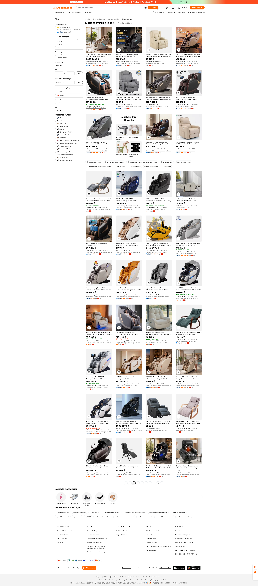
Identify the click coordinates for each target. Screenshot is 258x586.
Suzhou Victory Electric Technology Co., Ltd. (159, 474)
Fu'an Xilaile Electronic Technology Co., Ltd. (99, 252)
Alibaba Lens (61, 568)
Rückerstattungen (151, 542)
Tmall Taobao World (117, 577)
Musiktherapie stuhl (63, 517)
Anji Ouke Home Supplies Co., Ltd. (156, 430)
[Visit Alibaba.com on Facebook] (176, 554)
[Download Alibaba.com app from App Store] (179, 568)
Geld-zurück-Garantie (93, 535)
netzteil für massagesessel (165, 517)
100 (158, 483)
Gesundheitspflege (99, 19)
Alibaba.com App (165, 568)
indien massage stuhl (95, 162)
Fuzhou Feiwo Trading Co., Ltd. (155, 209)
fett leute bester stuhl (184, 162)
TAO (143, 577)
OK (79, 73)
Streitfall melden (151, 538)
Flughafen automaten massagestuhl (135, 512)
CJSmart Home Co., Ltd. (183, 207)
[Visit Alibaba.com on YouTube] (192, 554)
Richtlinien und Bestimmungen (96, 552)
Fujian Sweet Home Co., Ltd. (184, 430)
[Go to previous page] (126, 483)
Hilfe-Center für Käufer (153, 531)
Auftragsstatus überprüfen (183, 538)
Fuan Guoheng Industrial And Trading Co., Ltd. (159, 385)
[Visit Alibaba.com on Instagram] (188, 554)
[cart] (173, 8)
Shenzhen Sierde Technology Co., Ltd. (98, 209)
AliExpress (98, 577)
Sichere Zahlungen (93, 531)
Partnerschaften (180, 546)
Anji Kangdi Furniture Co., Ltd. (155, 63)
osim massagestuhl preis (112, 512)
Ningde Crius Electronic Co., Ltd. (186, 341)
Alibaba (87, 19)
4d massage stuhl (167, 162)
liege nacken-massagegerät (159, 512)
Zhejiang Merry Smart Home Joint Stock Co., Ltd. (129, 106)
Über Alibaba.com (63, 526)
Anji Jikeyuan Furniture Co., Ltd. (185, 151)
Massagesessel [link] (127, 19)
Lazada (127, 577)
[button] (145, 7)
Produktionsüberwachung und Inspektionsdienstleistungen (96, 547)
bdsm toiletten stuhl (63, 512)
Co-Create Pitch (62, 535)
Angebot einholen (121, 535)
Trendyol (148, 577)
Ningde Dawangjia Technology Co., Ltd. (128, 343)
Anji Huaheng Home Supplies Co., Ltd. (187, 474)
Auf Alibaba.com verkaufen (183, 531)
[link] (255, 566)
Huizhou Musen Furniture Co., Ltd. (156, 343)
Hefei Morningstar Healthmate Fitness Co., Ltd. (129, 252)
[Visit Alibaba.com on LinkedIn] (180, 554)
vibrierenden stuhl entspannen (115, 162)
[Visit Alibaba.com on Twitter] (184, 554)
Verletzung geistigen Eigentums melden (158, 546)
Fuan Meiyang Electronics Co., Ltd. (97, 387)
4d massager (95, 512)
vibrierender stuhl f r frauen (104, 517)
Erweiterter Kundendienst (95, 542)
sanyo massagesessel (179, 512)
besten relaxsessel (80, 512)
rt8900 (89, 517)
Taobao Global (135, 577)
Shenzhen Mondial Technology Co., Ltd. (128, 474)
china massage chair (184, 517)
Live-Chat (149, 535)
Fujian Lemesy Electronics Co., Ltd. (127, 385)
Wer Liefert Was (158, 577)
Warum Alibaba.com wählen (66, 531)
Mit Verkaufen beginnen (182, 535)
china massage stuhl (152, 166)
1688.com (107, 577)
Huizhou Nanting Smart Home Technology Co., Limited (99, 343)
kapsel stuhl (167, 166)
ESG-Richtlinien (62, 538)
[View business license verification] (147, 583)
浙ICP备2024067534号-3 (180, 583)
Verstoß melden (151, 550)
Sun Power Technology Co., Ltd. (96, 108)
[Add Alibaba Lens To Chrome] (89, 568)
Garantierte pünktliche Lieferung (97, 538)
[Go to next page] (162, 483)
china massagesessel (146, 517)
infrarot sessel (121, 166)
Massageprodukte (113, 19)
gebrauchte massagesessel (126, 517)
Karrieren (60, 542)
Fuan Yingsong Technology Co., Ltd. (187, 298)
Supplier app (126, 568)
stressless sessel (135, 166)
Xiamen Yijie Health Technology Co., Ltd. (98, 296)
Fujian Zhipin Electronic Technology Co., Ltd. (129, 63)
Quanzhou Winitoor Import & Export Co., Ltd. (159, 106)
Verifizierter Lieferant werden (184, 542)
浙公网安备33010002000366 (161, 583)
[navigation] (69, 251)
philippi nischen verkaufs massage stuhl (100, 166)
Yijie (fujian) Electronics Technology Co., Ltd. (99, 63)
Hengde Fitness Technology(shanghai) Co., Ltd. (159, 296)
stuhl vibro (78, 517)
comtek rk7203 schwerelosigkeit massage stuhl (143, 162)
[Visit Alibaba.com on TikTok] (196, 554)
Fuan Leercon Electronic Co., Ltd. (186, 106)
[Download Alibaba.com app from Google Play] (194, 568)
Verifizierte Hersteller (123, 531)
